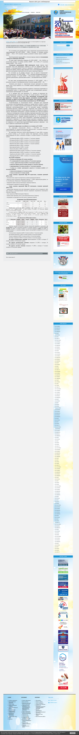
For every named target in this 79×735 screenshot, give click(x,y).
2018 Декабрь (57, 413)
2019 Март (57, 418)
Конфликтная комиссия (40, 704)
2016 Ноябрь (57, 373)
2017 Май (56, 383)
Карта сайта (50, 697)
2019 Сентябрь (58, 427)
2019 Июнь (57, 423)
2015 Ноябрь (57, 355)
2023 (11, 41)
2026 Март (57, 543)
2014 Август (57, 338)
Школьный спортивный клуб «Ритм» (40, 712)
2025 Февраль (57, 527)
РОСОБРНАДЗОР (59, 61)
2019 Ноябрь (57, 430)
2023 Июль (57, 503)
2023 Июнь (57, 501)
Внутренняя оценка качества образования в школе (26, 720)
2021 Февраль (57, 456)
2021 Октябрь (57, 468)
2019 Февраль (57, 416)
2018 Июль (57, 406)
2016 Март (57, 362)
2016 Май (56, 366)
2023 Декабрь (57, 510)
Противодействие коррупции (12, 702)
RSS (12, 4)
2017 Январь (57, 376)
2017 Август (57, 387)
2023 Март (57, 496)
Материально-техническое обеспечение (11, 714)
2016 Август (57, 369)
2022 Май (56, 480)
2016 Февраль (57, 361)
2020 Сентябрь (58, 447)
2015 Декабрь (57, 357)
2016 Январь (57, 359)
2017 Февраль (57, 378)
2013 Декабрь (57, 328)
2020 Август (57, 446)
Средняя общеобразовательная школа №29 (65, 12)
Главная (7, 41)
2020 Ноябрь (57, 451)
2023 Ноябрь (57, 508)
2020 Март (57, 437)
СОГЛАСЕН (72, 733)
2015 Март (57, 350)
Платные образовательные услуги (25, 726)
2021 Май (56, 460)
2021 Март (57, 458)
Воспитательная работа (40, 716)
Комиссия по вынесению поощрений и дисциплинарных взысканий (40, 707)
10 (16, 41)
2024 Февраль (57, 513)
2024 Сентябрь (58, 524)
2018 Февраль (57, 397)
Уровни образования (26, 700)
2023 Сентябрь (58, 505)
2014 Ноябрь (57, 343)
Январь (14, 41)
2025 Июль (57, 534)
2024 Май (56, 519)
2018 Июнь (57, 404)
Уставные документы (13, 700)
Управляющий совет (13, 716)
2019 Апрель (57, 420)
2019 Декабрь (57, 432)
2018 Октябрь (57, 409)
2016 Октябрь (57, 371)
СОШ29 (12, 253)
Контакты (10, 719)
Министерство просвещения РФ (63, 62)
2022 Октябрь (57, 487)
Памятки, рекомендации (39, 710)
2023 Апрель (57, 498)
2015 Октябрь (57, 354)
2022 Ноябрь (57, 489)
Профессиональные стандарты (13, 706)
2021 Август (57, 465)
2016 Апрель (57, 364)
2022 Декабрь (57, 491)
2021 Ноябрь (57, 470)
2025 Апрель (57, 531)
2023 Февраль (57, 494)
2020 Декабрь (57, 453)
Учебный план (25, 714)
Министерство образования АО (62, 59)
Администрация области (61, 57)
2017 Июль (57, 385)
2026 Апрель (57, 545)
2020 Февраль (57, 435)
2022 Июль (57, 484)
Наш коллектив (25, 701)
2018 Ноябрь (57, 411)
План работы (38, 700)
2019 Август (57, 425)
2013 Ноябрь (57, 326)
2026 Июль (57, 550)
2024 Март (57, 515)
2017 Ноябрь (57, 392)
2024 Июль (57, 520)
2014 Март (57, 333)
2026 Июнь (57, 548)
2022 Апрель (57, 479)
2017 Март (57, 380)
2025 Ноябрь (57, 538)
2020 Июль (57, 444)
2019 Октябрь (57, 428)
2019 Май (56, 421)
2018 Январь (57, 395)
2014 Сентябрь (58, 340)
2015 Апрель (57, 352)
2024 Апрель (57, 517)
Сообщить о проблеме (63, 189)
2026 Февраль (57, 541)
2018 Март (57, 399)
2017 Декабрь (57, 394)
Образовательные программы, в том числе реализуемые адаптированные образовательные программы (26, 707)
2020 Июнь (57, 442)
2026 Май (56, 546)
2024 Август (57, 522)
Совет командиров (39, 703)
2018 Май (56, 402)
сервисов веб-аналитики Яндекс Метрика (43, 732)
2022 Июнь (57, 482)
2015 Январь (57, 347)
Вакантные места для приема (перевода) (26, 703)
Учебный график (25, 716)
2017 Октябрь (57, 390)
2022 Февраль (57, 475)
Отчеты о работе (39, 701)
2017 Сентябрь (58, 388)
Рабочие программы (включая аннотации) (26, 713)
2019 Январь (57, 414)
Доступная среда (12, 709)
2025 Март (57, 529)
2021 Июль (57, 463)
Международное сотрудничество (12, 711)
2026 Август (57, 552)
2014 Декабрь (57, 345)
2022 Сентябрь (58, 486)
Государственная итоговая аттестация (26, 718)
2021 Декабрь (57, 472)
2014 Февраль (57, 331)
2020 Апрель (57, 439)
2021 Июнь (57, 461)
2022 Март (57, 477)
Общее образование (26, 711)
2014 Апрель (57, 335)
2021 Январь (57, 454)
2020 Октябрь (57, 449)
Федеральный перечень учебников (26, 723)
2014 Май (56, 336)
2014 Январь (57, 329)
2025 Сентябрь (58, 536)
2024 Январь (57, 512)
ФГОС (10, 717)
